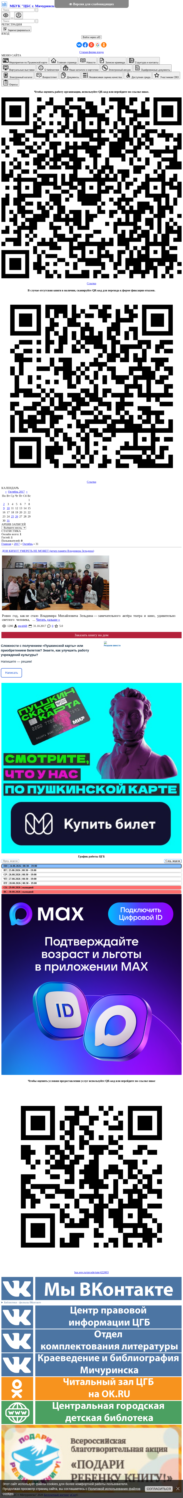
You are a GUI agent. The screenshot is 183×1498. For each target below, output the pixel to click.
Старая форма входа (91, 52)
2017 (17, 543)
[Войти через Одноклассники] (104, 45)
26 (16, 516)
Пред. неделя (10, 861)
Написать (11, 672)
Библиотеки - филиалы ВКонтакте (22, 1302)
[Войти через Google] (97, 45)
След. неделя (172, 861)
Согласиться (159, 1489)
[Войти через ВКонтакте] (79, 45)
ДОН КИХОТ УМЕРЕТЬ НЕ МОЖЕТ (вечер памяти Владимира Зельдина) (48, 550)
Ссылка (91, 283)
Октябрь (28, 543)
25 (12, 516)
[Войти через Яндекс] (91, 45)
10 (8, 508)
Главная (6, 543)
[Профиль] (18, 15)
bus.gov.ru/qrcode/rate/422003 (91, 1272)
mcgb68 (22, 625)
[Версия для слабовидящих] (5, 15)
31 (8, 520)
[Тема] (12, 18)
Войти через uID (91, 37)
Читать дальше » (48, 620)
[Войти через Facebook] (85, 45)
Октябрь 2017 (16, 491)
